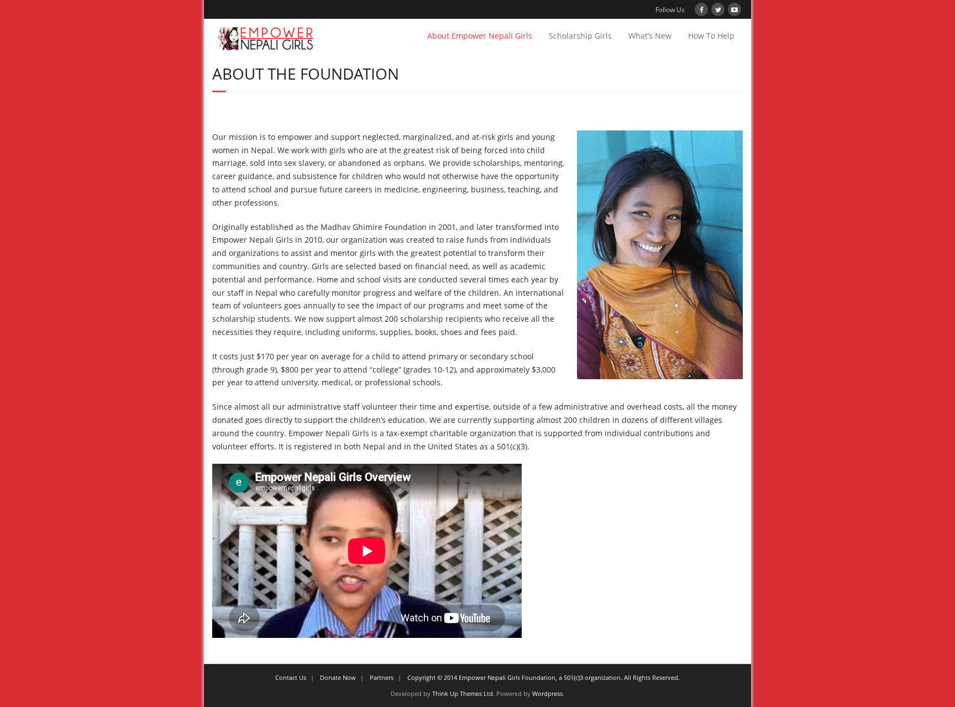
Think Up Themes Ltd (462, 693)
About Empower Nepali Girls (479, 35)
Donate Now (338, 677)
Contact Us (290, 677)
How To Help (711, 35)
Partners (381, 677)
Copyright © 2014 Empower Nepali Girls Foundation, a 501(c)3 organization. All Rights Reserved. (543, 677)
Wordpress (547, 693)
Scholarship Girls (580, 35)
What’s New (649, 35)
